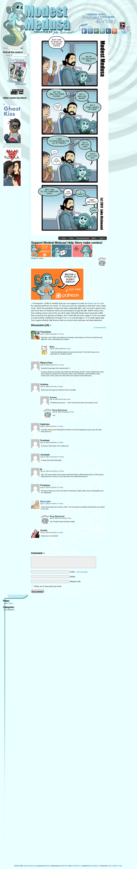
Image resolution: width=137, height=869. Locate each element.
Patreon (90, 303)
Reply (62, 334)
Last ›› (102, 238)
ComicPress (76, 866)
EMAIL (72, 577)
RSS (110, 866)
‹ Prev (71, 238)
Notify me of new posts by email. (48, 586)
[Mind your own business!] (69, 235)
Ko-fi (99, 303)
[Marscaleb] (35, 508)
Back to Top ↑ (118, 866)
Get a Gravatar (82, 572)
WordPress (64, 866)
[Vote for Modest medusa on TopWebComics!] (17, 94)
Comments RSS (100, 327)
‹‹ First (63, 238)
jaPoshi (46, 866)
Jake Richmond (29, 866)
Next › (94, 238)
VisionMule (94, 866)
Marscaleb (45, 501)
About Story (8, 603)
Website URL (75, 581)
